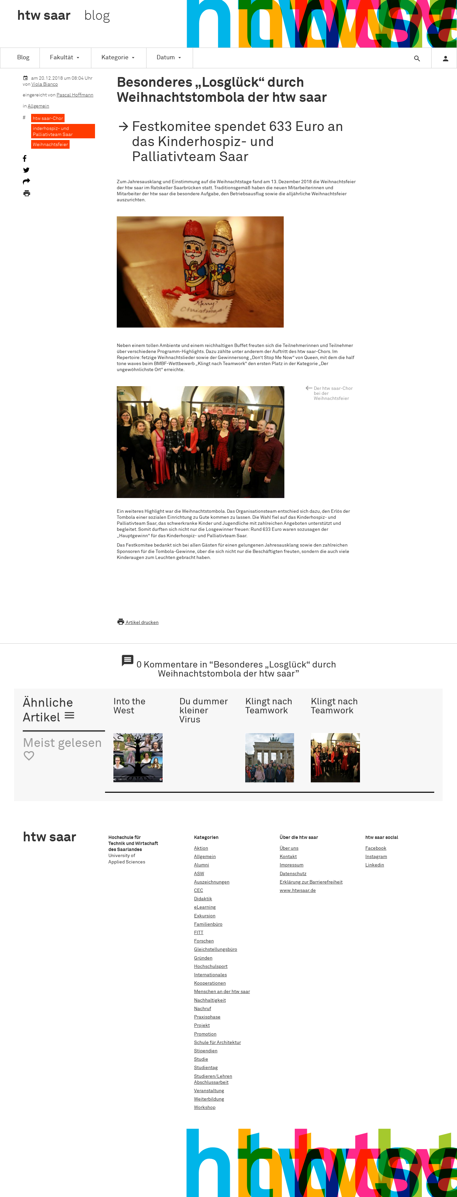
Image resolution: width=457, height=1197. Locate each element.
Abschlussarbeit (211, 1082)
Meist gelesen (62, 749)
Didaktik (203, 899)
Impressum (291, 865)
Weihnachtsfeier (50, 144)
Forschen (204, 941)
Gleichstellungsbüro (215, 949)
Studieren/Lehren (213, 1076)
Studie (201, 1059)
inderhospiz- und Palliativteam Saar (53, 131)
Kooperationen (210, 983)
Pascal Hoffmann (75, 95)
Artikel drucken (138, 622)
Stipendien (205, 1051)
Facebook (375, 848)
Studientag (206, 1067)
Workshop (204, 1107)
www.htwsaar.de (298, 890)
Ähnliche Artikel (49, 710)
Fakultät (61, 58)
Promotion (205, 1034)
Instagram (376, 856)
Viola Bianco (44, 84)
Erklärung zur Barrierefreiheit (311, 882)
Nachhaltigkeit (210, 1000)
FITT (198, 932)
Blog (23, 58)
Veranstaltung (209, 1090)
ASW (199, 873)
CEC (198, 890)
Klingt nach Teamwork (268, 706)
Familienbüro (208, 924)
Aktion (201, 848)
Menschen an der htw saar (222, 991)
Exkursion (204, 916)
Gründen (203, 958)
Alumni (201, 865)
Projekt (202, 1025)
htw (63, 16)
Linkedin (374, 865)
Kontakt (288, 856)
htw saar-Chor (48, 118)
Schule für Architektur (217, 1042)
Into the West (129, 706)
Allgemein (38, 106)
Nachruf (202, 1008)
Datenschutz (293, 873)
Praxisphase (207, 1017)
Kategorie (114, 58)
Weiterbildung (209, 1099)
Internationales (210, 975)
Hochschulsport (210, 966)
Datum (166, 58)
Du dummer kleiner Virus (203, 711)
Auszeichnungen (212, 882)
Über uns (289, 848)
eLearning (205, 907)
